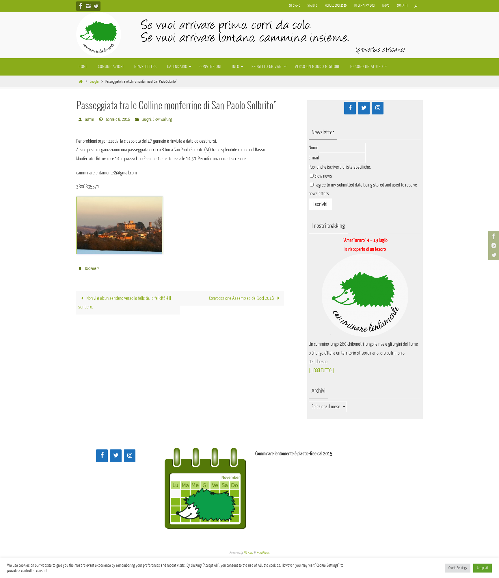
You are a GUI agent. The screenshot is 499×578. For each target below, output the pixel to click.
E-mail (314, 158)
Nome (313, 147)
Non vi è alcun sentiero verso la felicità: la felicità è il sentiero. (124, 302)
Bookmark (92, 268)
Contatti (402, 5)
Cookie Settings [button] (457, 568)
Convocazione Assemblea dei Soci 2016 (242, 298)
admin (89, 119)
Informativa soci (364, 5)
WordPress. (263, 553)
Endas (386, 5)
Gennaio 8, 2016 (118, 119)
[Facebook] (80, 6)
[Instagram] (88, 6)
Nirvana (248, 553)
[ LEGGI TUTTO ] (321, 370)
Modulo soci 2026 (336, 5)
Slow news (323, 176)
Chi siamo (294, 5)
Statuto (312, 5)
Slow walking (162, 119)
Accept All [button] (482, 568)
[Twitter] (95, 6)
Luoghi (94, 81)
